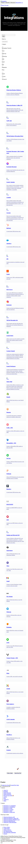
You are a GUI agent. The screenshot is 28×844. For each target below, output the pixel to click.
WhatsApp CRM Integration (9, 822)
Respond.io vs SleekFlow (9, 807)
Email (3, 61)
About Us (5, 790)
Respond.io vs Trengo (8, 809)
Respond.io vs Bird (7, 810)
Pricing (17, 2)
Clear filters (4, 41)
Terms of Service (7, 829)
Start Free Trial (18, 773)
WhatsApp (4, 56)
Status (4, 800)
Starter (3, 73)
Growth (3, 76)
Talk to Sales (10, 773)
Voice (3, 50)
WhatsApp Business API (9, 817)
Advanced (4, 79)
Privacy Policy (6, 827)
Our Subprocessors (7, 831)
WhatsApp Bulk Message (9, 821)
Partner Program (7, 792)
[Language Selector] (1, 4)
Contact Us (3, 5)
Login (7, 5)
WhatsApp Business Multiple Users (11, 819)
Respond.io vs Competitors (9, 805)
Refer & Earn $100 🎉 (8, 795)
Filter (3, 36)
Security (5, 833)
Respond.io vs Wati (7, 808)
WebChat (4, 53)
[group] (14, 786)
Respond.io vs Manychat (9, 812)
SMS (3, 59)
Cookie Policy (6, 828)
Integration (4, 67)
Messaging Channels (6, 48)
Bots (3, 64)
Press (4, 798)
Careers (5, 796)
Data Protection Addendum (9, 832)
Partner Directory (7, 794)
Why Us (21, 2)
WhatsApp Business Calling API (10, 818)
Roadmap (5, 791)
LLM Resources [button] (6, 786)
